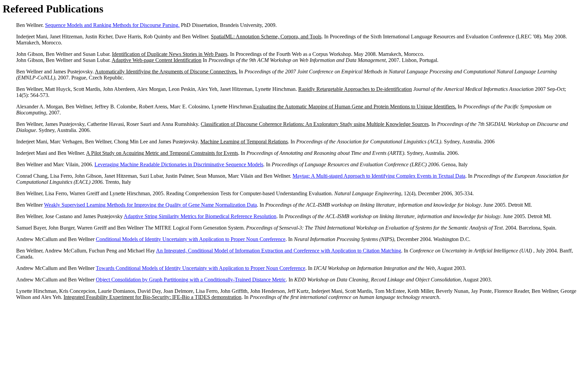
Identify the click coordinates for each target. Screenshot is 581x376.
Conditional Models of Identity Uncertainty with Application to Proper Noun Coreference (190, 239)
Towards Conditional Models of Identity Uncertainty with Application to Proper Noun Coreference (200, 268)
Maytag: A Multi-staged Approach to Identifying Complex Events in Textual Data (379, 176)
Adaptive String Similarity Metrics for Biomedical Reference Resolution (200, 216)
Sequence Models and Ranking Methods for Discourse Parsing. (112, 25)
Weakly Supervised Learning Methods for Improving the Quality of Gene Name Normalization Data (150, 205)
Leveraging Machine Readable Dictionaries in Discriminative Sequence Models (178, 164)
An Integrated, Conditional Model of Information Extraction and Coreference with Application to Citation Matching (278, 250)
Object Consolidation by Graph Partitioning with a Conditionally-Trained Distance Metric (191, 279)
